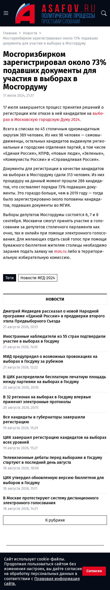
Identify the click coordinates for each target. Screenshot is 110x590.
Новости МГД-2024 (37, 277)
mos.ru (60, 251)
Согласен (94, 571)
